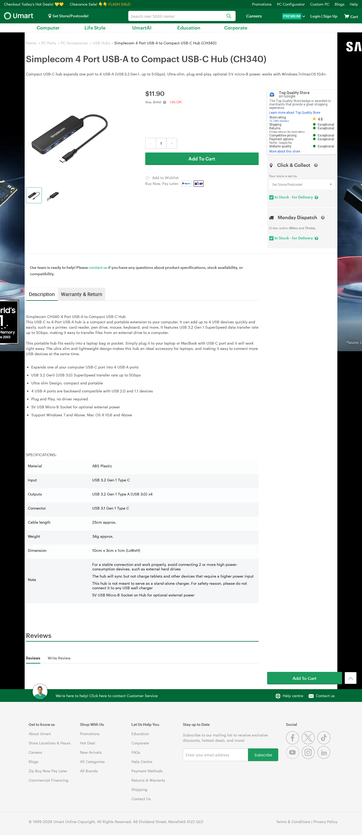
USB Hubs (101, 43)
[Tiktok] (324, 743)
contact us (98, 267)
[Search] (229, 16)
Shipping (139, 789)
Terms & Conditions (293, 821)
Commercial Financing (48, 780)
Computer (48, 28)
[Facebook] (294, 743)
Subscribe (263, 754)
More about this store (284, 151)
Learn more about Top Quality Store (294, 113)
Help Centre (141, 761)
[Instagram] (309, 757)
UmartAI (142, 28)
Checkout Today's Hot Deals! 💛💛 (34, 4)
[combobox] (182, 16)
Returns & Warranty (148, 780)
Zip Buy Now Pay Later (48, 771)
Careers (254, 15)
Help (354, 4)
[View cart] (346, 16)
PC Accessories (74, 43)
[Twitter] (309, 743)
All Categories (92, 761)
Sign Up (330, 16)
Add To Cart (201, 159)
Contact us (325, 695)
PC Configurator (291, 4)
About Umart (40, 733)
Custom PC (319, 4)
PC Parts (48, 43)
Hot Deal (87, 743)
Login (315, 16)
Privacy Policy (325, 821)
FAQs (135, 752)
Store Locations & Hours (49, 743)
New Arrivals (91, 752)
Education (188, 28)
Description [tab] (42, 294)
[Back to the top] (350, 678)
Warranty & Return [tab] (81, 294)
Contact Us (141, 798)
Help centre (293, 695)
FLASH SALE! (119, 4)
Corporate (235, 28)
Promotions (262, 4)
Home (31, 43)
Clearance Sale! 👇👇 (88, 4)
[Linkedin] (324, 757)
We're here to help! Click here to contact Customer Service (107, 695)
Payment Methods (147, 771)
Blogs (340, 4)
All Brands (89, 771)
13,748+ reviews (279, 121)
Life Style (95, 28)
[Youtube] (294, 757)
